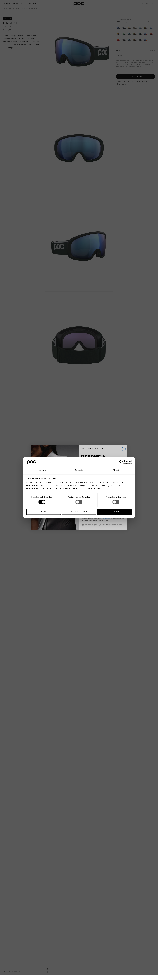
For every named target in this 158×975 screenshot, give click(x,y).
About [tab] (116, 470)
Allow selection (79, 512)
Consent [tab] (42, 470)
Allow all (114, 512)
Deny (43, 512)
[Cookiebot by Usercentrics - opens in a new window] (121, 462)
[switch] (78, 502)
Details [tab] (79, 470)
